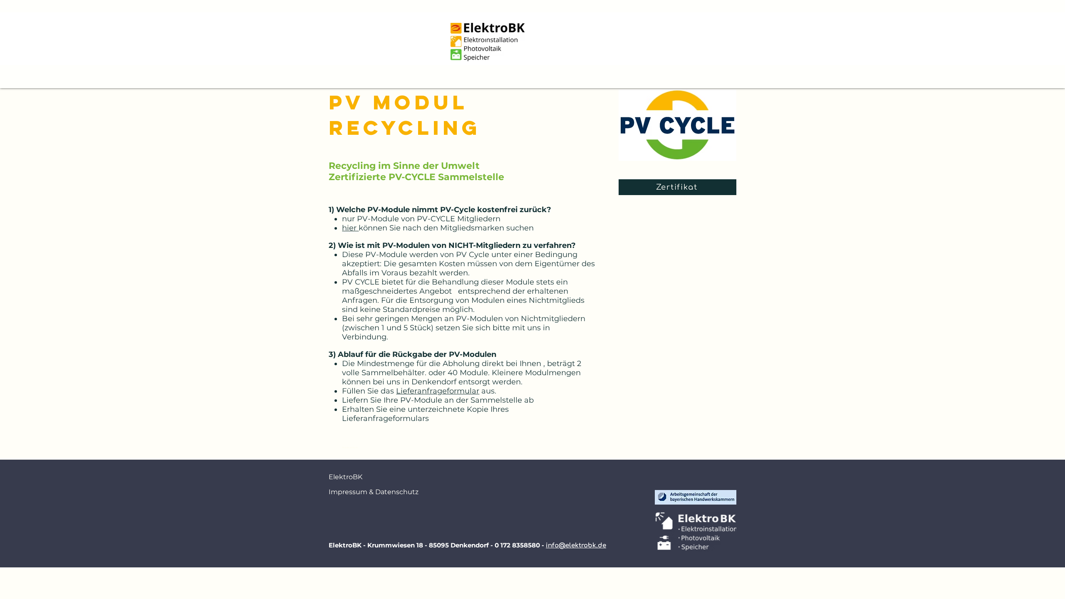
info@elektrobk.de (576, 545)
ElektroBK (345, 477)
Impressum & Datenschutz (362, 492)
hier (350, 228)
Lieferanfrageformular (437, 391)
